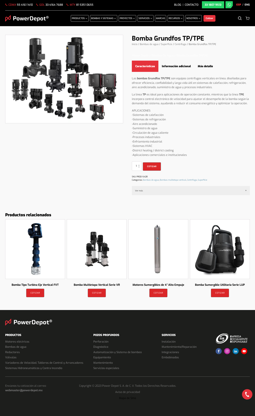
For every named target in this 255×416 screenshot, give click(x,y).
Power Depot (140, 55)
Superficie (166, 44)
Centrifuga (180, 44)
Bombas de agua (149, 44)
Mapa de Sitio (127, 398)
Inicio (134, 44)
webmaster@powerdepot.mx (24, 390)
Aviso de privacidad (127, 392)
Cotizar (152, 166)
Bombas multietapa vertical (173, 180)
